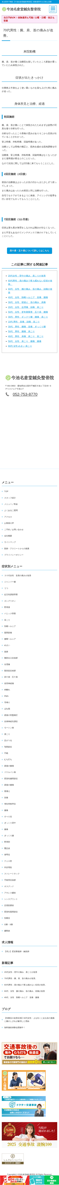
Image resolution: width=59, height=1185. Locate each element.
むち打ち (8, 759)
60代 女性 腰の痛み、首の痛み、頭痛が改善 (24, 991)
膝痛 (6, 829)
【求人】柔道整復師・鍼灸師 (16, 951)
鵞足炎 (7, 848)
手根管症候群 (10, 880)
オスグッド (9, 886)
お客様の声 (9, 523)
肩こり (7, 734)
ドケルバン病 (10, 772)
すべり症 (8, 816)
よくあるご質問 (11, 510)
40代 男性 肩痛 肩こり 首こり (25, 336)
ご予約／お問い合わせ (13, 529)
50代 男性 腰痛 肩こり (21, 331)
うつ (6, 588)
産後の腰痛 (9, 785)
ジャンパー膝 (10, 582)
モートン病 (9, 728)
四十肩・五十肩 (11, 677)
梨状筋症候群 (10, 671)
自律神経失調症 (11, 721)
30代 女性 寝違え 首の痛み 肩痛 (27, 302)
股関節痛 (8, 633)
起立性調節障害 (11, 594)
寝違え (7, 791)
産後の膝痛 (9, 766)
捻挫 (6, 652)
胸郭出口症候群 (11, 658)
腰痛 (6, 810)
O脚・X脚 (8, 924)
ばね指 (7, 709)
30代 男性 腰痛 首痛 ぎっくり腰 (27, 326)
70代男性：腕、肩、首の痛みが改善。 (20, 978)
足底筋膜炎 (9, 905)
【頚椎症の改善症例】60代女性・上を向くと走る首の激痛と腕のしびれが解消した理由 (29, 1019)
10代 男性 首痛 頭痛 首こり (24, 322)
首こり (7, 620)
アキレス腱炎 (10, 893)
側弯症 (7, 855)
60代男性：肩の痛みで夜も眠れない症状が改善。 (25, 985)
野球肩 (7, 607)
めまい (7, 645)
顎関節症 (8, 747)
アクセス (8, 517)
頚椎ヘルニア (10, 626)
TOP (6, 491)
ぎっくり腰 (9, 835)
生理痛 (7, 664)
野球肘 (7, 842)
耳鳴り (7, 702)
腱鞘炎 (7, 931)
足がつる (8, 740)
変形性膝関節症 (11, 778)
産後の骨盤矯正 (11, 715)
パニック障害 (10, 613)
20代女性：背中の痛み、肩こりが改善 (27, 276)
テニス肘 (8, 861)
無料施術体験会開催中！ (14, 1027)
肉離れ (7, 690)
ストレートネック (12, 874)
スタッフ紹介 (10, 498)
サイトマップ (10, 542)
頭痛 (6, 797)
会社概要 (8, 536)
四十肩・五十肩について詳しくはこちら (29, 250)
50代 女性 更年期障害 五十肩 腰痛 (28, 312)
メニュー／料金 (11, 504)
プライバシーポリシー (13, 555)
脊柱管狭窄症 (10, 804)
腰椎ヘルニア (10, 639)
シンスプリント (11, 899)
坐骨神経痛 (9, 683)
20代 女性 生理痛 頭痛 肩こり (25, 307)
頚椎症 (7, 918)
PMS (6, 696)
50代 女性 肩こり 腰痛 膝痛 (24, 341)
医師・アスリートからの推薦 (16, 548)
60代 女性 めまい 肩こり (20, 346)
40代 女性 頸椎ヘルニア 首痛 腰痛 (28, 297)
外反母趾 (8, 867)
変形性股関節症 (11, 912)
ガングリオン (10, 601)
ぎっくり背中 (10, 823)
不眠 (6, 753)
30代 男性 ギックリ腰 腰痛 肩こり (28, 317)
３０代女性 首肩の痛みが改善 (17, 575)
